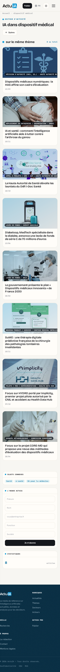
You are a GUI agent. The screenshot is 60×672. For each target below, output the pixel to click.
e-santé (20, 481)
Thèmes (35, 603)
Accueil (6, 13)
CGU (20, 666)
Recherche (5, 625)
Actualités (37, 598)
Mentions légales (7, 648)
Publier (27, 5)
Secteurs (36, 607)
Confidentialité (8, 666)
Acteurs (36, 612)
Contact (4, 644)
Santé (9, 481)
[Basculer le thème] (46, 6)
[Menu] (53, 5)
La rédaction (6, 639)
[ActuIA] (9, 5)
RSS (26, 666)
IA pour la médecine (37, 481)
